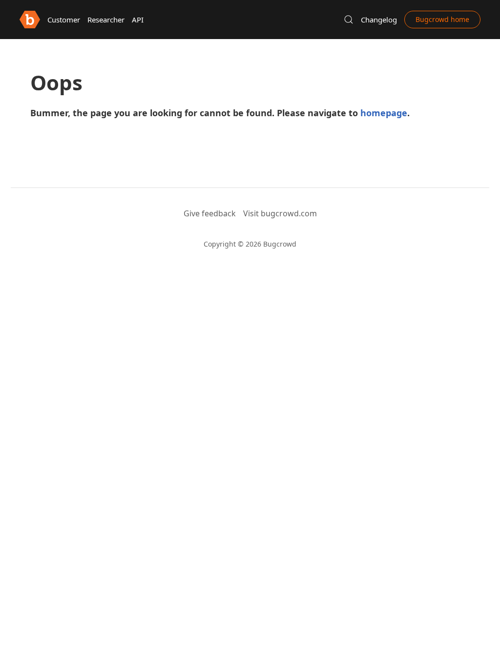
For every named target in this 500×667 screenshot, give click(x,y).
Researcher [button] (106, 19)
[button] (349, 19)
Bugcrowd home (442, 19)
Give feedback (210, 213)
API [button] (138, 19)
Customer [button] (63, 19)
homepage (383, 113)
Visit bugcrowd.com (280, 213)
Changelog (379, 19)
